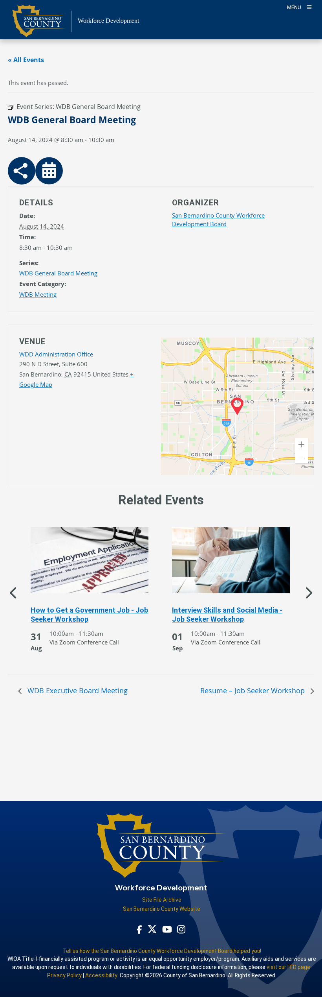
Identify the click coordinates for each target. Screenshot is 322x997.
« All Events (26, 59)
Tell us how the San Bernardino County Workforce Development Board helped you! (161, 951)
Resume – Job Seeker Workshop (253, 690)
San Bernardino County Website (161, 909)
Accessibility (101, 975)
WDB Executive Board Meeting (77, 690)
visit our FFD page (288, 967)
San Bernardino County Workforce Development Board (218, 219)
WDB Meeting (38, 294)
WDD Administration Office (56, 354)
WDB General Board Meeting (58, 273)
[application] (237, 406)
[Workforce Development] (161, 848)
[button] (301, 444)
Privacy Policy (64, 975)
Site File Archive (161, 900)
